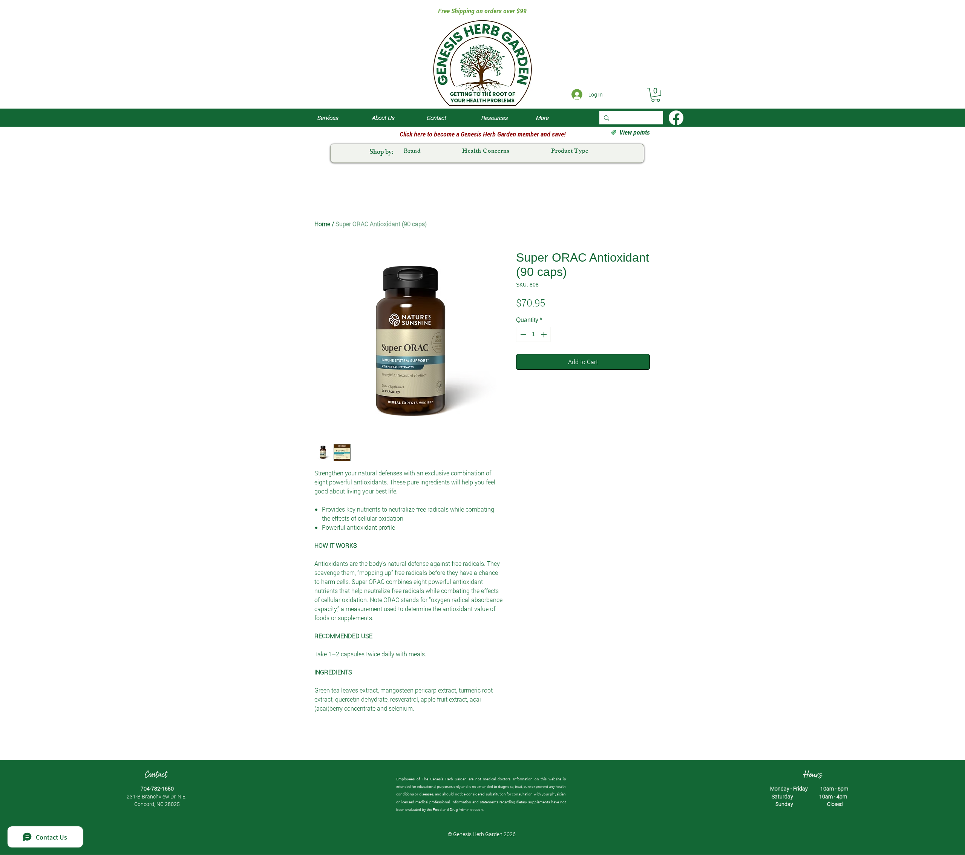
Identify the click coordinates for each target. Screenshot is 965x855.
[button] (655, 95)
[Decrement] (522, 334)
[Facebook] (676, 117)
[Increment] (544, 334)
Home (322, 224)
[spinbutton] (533, 334)
